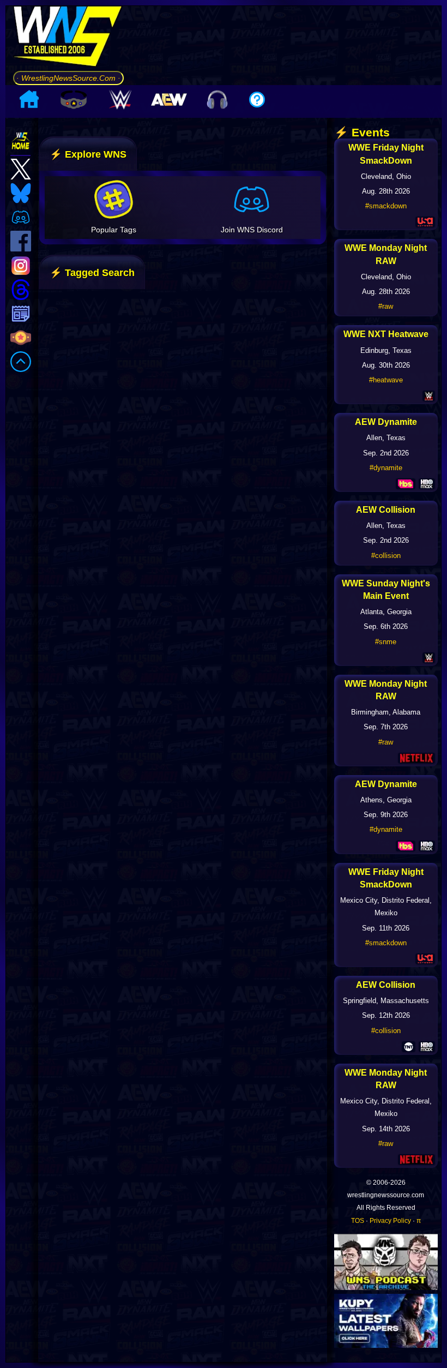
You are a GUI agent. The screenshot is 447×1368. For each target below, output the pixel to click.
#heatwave (386, 380)
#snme (385, 642)
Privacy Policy (390, 1221)
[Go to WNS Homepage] (68, 38)
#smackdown (386, 206)
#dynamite (386, 468)
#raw (385, 306)
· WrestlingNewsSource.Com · (68, 78)
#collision (386, 555)
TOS (357, 1221)
